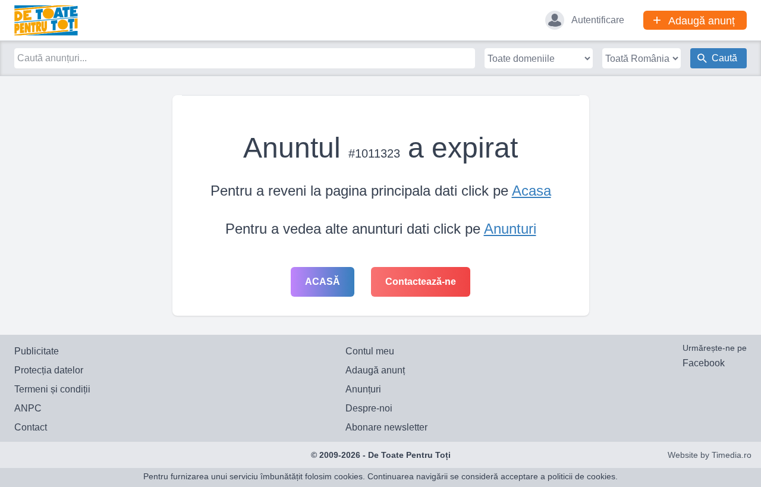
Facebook (704, 363)
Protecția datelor (48, 370)
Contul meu (369, 351)
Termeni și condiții (52, 389)
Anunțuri (363, 389)
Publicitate (36, 351)
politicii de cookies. (583, 476)
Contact (30, 427)
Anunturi (510, 229)
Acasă (322, 282)
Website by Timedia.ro (709, 455)
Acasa (531, 191)
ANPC (28, 408)
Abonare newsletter (386, 427)
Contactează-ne (420, 282)
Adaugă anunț (375, 370)
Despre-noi (368, 408)
